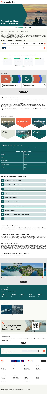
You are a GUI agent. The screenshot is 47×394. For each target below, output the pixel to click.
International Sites (3, 378)
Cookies (25, 377)
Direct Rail (37, 378)
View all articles (23, 281)
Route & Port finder (3, 369)
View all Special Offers (23, 91)
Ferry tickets (2, 372)
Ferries (13, 368)
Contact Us (37, 368)
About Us (2, 377)
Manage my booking (27, 368)
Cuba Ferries (38, 377)
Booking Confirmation (27, 369)
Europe (6, 31)
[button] (23, 180)
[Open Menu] (45, 2)
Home (2, 31)
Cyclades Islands (11, 31)
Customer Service (38, 369)
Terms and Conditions (27, 381)
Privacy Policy (26, 378)
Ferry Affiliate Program (15, 377)
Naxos (17, 31)
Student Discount (3, 381)
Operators (2, 368)
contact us (27, 389)
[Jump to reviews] (23, 27)
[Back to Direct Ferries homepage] (8, 2)
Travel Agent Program (15, 378)
